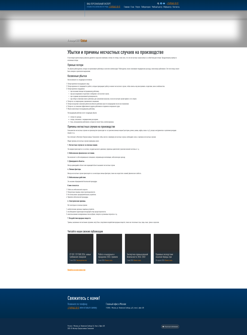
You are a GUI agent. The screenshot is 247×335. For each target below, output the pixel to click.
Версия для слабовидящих (171, 326)
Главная (126, 7)
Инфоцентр (167, 7)
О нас (132, 7)
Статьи (84, 40)
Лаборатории (146, 7)
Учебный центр (157, 7)
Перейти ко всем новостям (76, 270)
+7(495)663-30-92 (114, 6)
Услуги (137, 7)
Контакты (176, 7)
